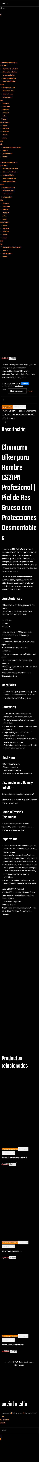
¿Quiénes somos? (7, 154)
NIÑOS (1, 141)
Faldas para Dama (7, 94)
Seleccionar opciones (10, 1149)
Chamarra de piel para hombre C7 (11, 1251)
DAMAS (2, 84)
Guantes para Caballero (8, 81)
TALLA (4, 390)
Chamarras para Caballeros (10, 69)
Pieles (4, 116)
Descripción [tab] (5, 422)
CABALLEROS (3, 66)
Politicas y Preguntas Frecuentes (11, 147)
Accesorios (5, 113)
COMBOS (4, 125)
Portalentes (5, 128)
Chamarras (5, 103)
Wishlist (4, 157)
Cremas (4, 138)
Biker (1, 100)
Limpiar (30, 391)
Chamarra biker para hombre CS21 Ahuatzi (14, 1157)
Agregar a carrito (7, 407)
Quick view (23, 1149)
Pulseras (4, 135)
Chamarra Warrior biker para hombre (13, 1345)
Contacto (5, 150)
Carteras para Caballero (9, 78)
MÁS (1, 144)
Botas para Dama (7, 97)
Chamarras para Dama (8, 88)
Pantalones (5, 110)
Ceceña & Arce (8, 418)
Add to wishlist (20, 407)
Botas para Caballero (8, 75)
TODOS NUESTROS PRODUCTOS (8, 62)
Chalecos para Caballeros (9, 72)
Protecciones (6, 106)
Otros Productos (4, 122)
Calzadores (5, 132)
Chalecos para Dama (8, 91)
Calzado (4, 119)
